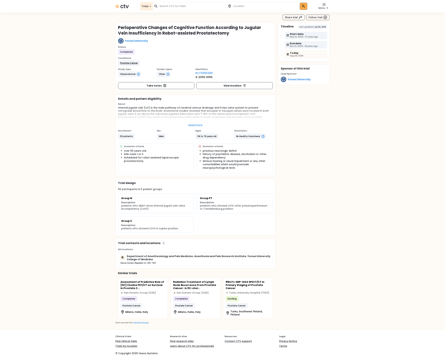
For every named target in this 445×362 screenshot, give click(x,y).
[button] (129, 63)
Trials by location (126, 346)
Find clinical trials (126, 341)
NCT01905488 (204, 73)
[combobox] (191, 6)
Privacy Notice (288, 341)
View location (232, 85)
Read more (195, 125)
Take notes (154, 85)
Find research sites (182, 341)
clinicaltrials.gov (141, 322)
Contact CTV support (238, 341)
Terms (283, 346)
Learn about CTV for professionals (192, 346)
